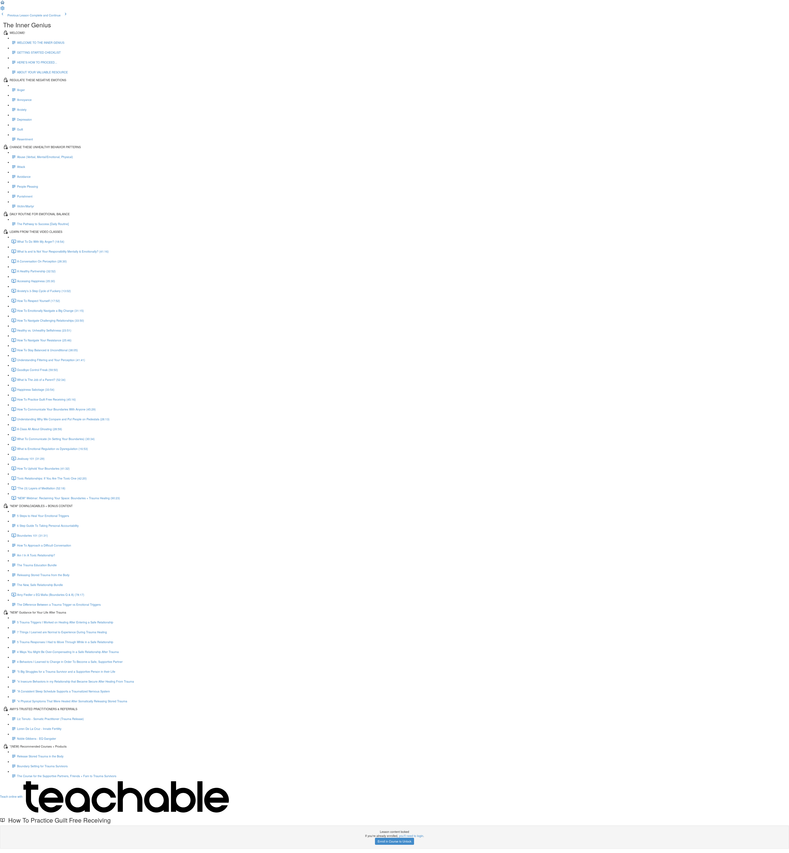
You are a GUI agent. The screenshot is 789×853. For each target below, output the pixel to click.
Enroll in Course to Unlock (394, 841)
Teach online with (11, 796)
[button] (2, 4)
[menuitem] (2, 9)
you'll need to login (411, 836)
